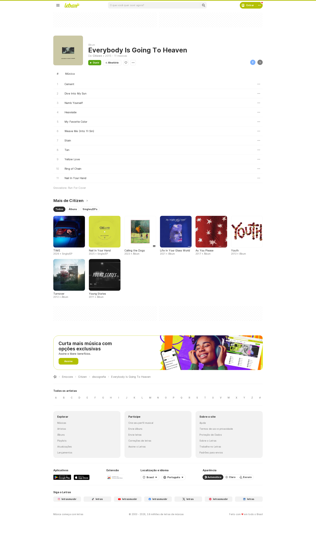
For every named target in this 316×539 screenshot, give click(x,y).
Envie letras (135, 434)
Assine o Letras (137, 446)
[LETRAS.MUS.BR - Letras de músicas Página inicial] (72, 5)
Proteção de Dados (210, 434)
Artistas (61, 428)
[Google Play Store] (62, 477)
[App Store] (82, 477)
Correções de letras (139, 440)
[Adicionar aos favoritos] (126, 62)
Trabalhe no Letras (210, 446)
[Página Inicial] (55, 376)
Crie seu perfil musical (140, 422)
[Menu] (58, 5)
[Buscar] (203, 5)
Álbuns (61, 434)
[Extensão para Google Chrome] (115, 477)
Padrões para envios (211, 452)
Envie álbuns (135, 428)
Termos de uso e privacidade (216, 428)
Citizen (97, 55)
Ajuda (202, 422)
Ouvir (96, 62)
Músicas (61, 422)
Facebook (252, 62)
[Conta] (259, 5)
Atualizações (64, 446)
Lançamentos (64, 452)
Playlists (61, 440)
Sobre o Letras (207, 440)
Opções (133, 62)
